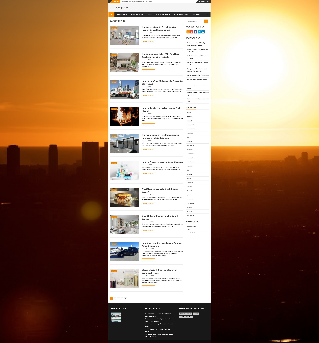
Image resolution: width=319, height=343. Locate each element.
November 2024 (190, 153)
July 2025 (189, 137)
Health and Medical (163, 14)
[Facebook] (195, 31)
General (149, 14)
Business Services (137, 14)
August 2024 (190, 166)
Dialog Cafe (121, 7)
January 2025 (190, 149)
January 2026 (190, 120)
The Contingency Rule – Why (128, 1)
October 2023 (190, 182)
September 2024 (191, 162)
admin (143, 32)
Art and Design (121, 14)
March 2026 (189, 116)
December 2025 (190, 125)
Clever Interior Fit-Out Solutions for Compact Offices (197, 100)
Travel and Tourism (181, 14)
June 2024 (189, 174)
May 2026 (189, 112)
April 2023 (189, 186)
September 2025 (191, 129)
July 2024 (189, 170)
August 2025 (190, 133)
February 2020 (190, 215)
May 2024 (189, 178)
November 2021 (190, 203)
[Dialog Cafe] (111, 14)
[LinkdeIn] (203, 31)
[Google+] (191, 31)
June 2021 (189, 207)
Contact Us (196, 14)
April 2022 (189, 195)
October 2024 (190, 157)
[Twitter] (199, 31)
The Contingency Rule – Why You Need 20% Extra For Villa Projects (197, 50)
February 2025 (190, 145)
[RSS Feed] (188, 31)
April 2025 (189, 141)
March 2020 (189, 211)
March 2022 (189, 199)
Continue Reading (148, 42)
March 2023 (189, 190)
